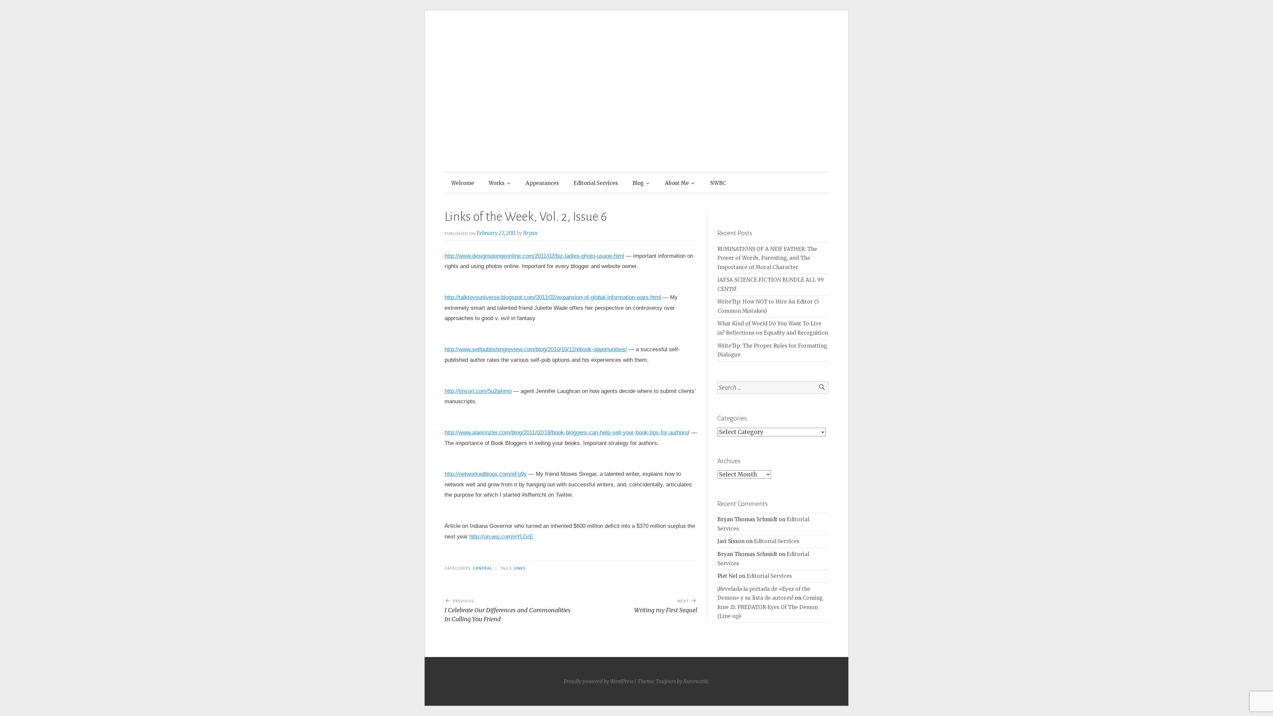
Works (497, 183)
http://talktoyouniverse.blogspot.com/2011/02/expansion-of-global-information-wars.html (553, 297)
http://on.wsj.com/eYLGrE (501, 536)
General (482, 568)
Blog (638, 183)
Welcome (462, 183)
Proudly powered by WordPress (599, 681)
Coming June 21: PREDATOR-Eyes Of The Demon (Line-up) (770, 607)
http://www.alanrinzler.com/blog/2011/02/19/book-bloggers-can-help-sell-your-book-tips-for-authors (566, 432)
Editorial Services (596, 183)
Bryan (530, 233)
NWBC (718, 183)
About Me (677, 183)
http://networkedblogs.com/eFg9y (486, 474)
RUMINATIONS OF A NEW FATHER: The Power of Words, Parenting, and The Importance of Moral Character (767, 258)
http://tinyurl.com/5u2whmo (478, 391)
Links (520, 568)
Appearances (542, 183)
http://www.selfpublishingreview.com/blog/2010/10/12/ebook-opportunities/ (536, 349)
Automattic (696, 681)
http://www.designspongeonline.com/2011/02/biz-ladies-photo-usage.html (534, 256)
